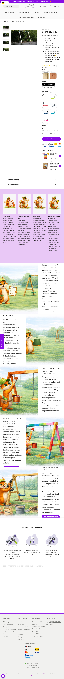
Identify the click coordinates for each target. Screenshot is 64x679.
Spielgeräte (6, 627)
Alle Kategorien (7, 622)
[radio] (45, 75)
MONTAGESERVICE (51, 517)
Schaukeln (11, 21)
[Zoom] (24, 37)
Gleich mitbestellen (48, 150)
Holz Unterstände (8, 624)
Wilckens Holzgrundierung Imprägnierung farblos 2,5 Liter (54, 164)
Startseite (45, 29)
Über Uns (20, 622)
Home (4, 21)
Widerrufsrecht (36, 628)
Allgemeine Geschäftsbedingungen (38, 625)
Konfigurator (21, 624)
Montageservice (22, 637)
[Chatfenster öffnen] (3, 676)
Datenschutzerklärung (38, 622)
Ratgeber (20, 634)
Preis (44, 125)
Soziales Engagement (24, 629)
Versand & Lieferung (37, 633)
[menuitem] (9, 12)
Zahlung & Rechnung (38, 636)
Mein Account (21, 639)
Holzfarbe (6, 636)
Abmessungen (13, 184)
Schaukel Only (20, 21)
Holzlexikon (21, 244)
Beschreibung (13, 179)
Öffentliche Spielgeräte (9, 629)
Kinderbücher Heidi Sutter (8, 632)
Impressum (35, 631)
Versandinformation (54, 130)
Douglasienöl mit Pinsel (53, 154)
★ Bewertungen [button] (2, 341)
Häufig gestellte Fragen (24, 627)
